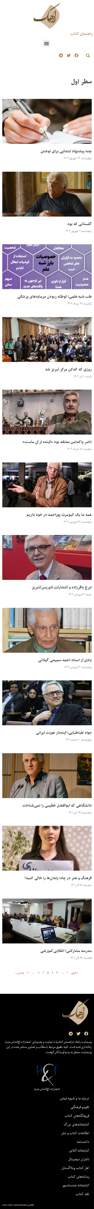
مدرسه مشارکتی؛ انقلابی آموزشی (66, 950)
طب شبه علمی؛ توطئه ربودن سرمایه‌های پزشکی (54, 296)
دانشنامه (83, 1142)
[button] (46, 43)
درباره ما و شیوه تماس (74, 1098)
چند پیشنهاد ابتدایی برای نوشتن (66, 151)
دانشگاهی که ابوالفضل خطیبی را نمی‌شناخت (57, 805)
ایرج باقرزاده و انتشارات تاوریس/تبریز (62, 587)
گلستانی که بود (79, 224)
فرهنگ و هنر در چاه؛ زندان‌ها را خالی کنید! (58, 878)
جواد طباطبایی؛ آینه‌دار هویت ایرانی (64, 732)
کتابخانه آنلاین (79, 1150)
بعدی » (19, 972)
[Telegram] (61, 55)
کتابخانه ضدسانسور (75, 1185)
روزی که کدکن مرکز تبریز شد (68, 369)
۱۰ (28, 972)
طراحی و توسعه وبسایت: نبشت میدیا (18, 1204)
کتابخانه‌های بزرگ (76, 1124)
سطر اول (81, 81)
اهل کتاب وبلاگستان (75, 1168)
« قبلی (75, 972)
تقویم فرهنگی (79, 1107)
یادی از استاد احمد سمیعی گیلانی (65, 660)
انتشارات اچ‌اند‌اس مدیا (47, 1089)
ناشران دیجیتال (78, 1159)
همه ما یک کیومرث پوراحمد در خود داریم (59, 514)
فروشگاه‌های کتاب (77, 1116)
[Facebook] (76, 55)
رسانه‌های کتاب (78, 1176)
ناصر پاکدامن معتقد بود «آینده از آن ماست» (57, 442)
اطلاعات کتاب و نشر (75, 1133)
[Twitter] (68, 55)
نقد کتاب (82, 1194)
